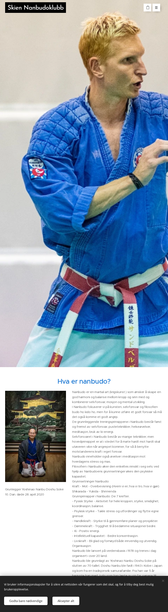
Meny (156, 7)
